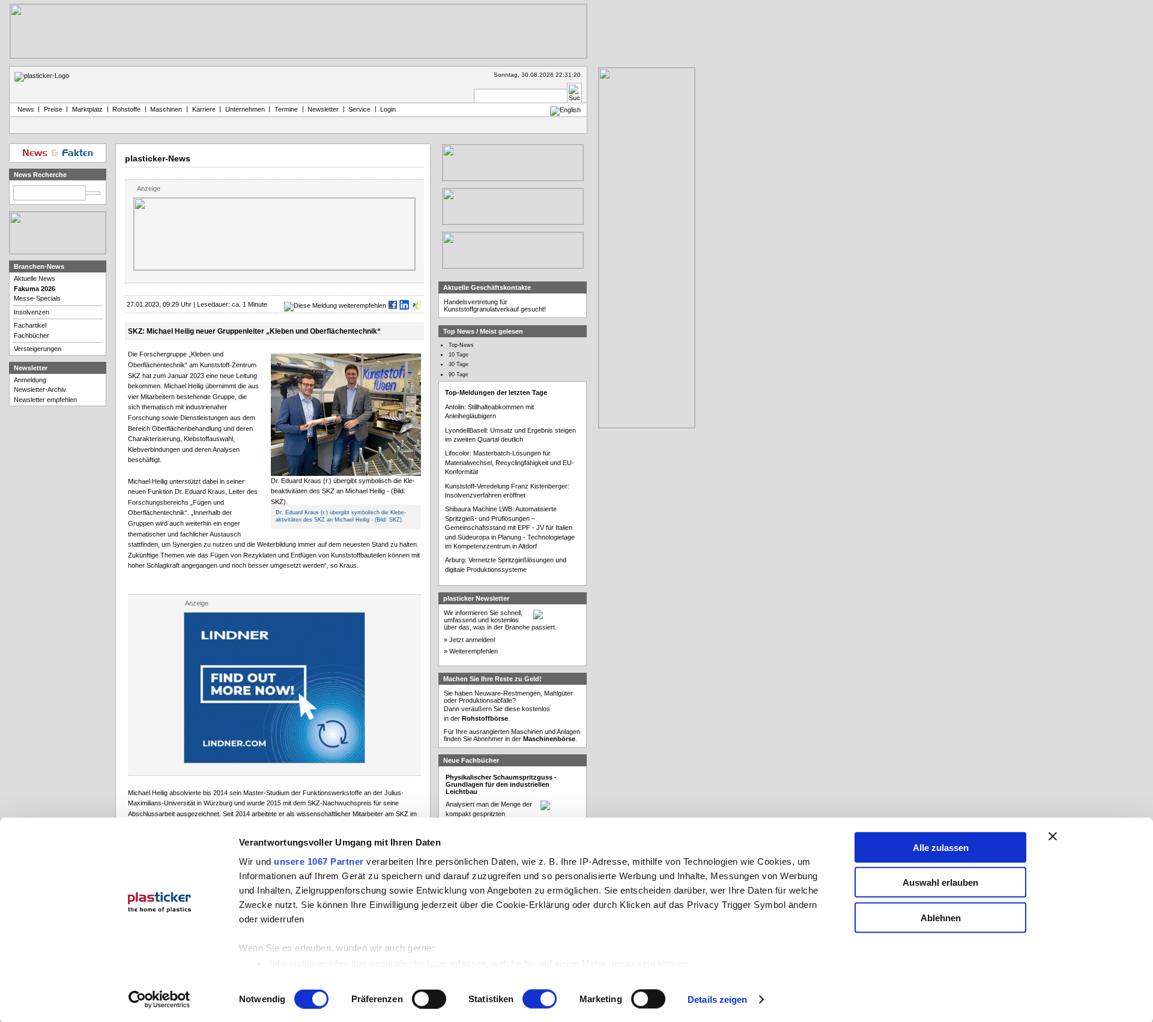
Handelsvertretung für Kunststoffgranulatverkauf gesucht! (495, 305)
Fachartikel (30, 325)
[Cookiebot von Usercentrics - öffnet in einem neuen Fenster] (159, 1000)
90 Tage (458, 374)
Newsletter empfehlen (45, 399)
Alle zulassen (941, 847)
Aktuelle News (34, 278)
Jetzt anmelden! (472, 639)
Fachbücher (31, 335)
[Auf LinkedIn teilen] (404, 305)
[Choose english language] (565, 109)
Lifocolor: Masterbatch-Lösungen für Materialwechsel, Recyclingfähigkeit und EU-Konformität (509, 462)
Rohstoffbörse (485, 718)
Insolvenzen (31, 312)
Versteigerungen (37, 348)
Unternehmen (245, 109)
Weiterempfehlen (473, 651)
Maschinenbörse (549, 738)
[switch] (429, 999)
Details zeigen (717, 999)
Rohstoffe (126, 109)
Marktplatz (87, 109)
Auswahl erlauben (940, 882)
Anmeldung (30, 379)
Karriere (204, 109)
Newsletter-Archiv (40, 389)
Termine (286, 109)
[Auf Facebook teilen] (393, 305)
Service (359, 109)
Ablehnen (941, 917)
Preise (53, 109)
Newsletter (323, 109)
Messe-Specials (37, 298)
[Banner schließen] (1053, 836)
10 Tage (458, 355)
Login (388, 109)
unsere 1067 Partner (319, 861)
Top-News (461, 345)
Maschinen (166, 109)
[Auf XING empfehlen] (415, 305)
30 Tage (458, 364)
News (24, 109)
